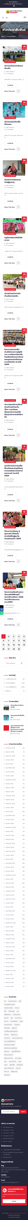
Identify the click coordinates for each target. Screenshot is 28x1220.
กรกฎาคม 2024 (15, 843)
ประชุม (21, 1021)
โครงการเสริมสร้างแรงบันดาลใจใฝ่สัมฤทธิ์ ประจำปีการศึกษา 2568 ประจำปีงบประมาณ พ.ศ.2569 (13, 597)
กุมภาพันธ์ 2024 (15, 863)
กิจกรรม (17, 1008)
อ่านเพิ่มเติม (10, 85)
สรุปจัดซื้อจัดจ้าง (15, 1051)
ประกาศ (6, 1021)
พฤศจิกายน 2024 (15, 827)
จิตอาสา (6, 1018)
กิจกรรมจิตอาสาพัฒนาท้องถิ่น (13, 67)
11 (3, 645)
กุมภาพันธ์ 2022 (15, 959)
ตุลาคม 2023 (15, 879)
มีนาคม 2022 (15, 955)
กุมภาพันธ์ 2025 (15, 815)
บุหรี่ (12, 1018)
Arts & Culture (7, 1141)
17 (8, 649)
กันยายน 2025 (15, 788)
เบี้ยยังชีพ (12, 1065)
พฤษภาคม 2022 (15, 947)
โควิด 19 (6, 1072)
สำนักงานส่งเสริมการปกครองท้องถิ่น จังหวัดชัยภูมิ (13, 1153)
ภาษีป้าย (6, 1035)
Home (3, 36)
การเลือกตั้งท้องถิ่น (15, 679)
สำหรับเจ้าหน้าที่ (7, 1157)
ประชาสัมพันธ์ (13, 1021)
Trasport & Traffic (8, 1133)
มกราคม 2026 (15, 772)
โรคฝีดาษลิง (14, 1072)
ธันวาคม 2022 (15, 919)
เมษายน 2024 (15, 855)
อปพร (5, 1065)
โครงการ (18, 1068)
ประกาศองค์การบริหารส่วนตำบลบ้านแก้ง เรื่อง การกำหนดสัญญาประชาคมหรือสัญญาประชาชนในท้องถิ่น (13, 410)
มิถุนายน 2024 (15, 847)
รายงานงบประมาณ (17, 1038)
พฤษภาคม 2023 (15, 899)
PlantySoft (17, 1217)
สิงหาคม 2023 (15, 887)
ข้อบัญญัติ (11, 1011)
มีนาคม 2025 (15, 812)
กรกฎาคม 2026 (15, 748)
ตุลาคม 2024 (15, 831)
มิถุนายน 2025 (15, 800)
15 (24, 645)
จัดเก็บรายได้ (16, 1015)
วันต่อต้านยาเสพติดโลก (10, 1048)
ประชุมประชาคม (8, 1025)
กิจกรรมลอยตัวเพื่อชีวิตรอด (12, 123)
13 (14, 645)
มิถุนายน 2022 (15, 943)
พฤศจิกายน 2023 (15, 875)
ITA (5, 1001)
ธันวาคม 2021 (15, 967)
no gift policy (12, 1001)
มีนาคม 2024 (15, 859)
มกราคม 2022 (15, 963)
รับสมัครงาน (14, 1035)
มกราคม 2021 (15, 986)
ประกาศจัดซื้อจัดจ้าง (15, 687)
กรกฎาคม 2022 (15, 939)
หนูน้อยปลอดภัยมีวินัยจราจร (13, 238)
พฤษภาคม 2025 (15, 804)
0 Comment (9, 74)
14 (19, 645)
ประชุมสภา (17, 1025)
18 (14, 649)
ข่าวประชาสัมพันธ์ (11, 36)
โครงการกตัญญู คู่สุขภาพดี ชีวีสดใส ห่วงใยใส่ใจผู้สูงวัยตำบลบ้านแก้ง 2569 (12, 535)
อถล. (5, 1061)
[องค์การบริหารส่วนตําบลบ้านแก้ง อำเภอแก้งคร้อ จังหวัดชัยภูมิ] (14, 12)
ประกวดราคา (18, 1018)
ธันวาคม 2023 (15, 871)
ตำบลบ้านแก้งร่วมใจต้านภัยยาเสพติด (12, 294)
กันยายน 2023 (15, 883)
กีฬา (5, 1011)
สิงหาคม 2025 (15, 792)
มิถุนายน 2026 (15, 752)
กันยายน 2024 (15, 835)
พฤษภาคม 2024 (15, 851)
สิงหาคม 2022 (15, 935)
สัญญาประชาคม (8, 1055)
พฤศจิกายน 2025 (15, 780)
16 (3, 649)
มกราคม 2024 (15, 867)
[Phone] (2, 613)
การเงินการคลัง (8, 1008)
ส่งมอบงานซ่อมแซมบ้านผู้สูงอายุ (12, 180)
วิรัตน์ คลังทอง (10, 72)
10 (24, 640)
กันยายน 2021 (15, 978)
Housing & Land (8, 1136)
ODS (20, 1001)
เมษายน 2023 (15, 903)
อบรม (19, 1061)
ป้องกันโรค (7, 1028)
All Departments (8, 1127)
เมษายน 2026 (15, 760)
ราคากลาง (7, 1038)
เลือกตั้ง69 (20, 1065)
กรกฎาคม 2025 (15, 796)
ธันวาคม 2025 (15, 776)
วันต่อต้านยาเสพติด (9, 1045)
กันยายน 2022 (15, 931)
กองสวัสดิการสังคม (9, 1004)
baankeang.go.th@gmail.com (10, 1182)
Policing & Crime (8, 1130)
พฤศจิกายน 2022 (15, 923)
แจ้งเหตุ (14, 1201)
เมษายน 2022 (15, 951)
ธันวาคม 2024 (15, 823)
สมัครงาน (6, 1051)
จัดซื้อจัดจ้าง (7, 1015)
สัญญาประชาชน (8, 1058)
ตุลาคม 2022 (15, 927)
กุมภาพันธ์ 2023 (15, 911)
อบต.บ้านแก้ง (12, 1061)
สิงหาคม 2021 (15, 982)
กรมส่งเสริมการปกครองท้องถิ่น (11, 1150)
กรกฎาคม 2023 (15, 891)
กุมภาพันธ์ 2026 (15, 768)
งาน (18, 1011)
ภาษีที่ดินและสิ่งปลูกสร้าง (11, 1031)
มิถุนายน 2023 (15, 895)
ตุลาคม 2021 (15, 974)
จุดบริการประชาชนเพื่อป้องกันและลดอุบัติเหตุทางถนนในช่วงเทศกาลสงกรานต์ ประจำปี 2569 (13, 470)
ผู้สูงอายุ (14, 1028)
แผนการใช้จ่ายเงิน (9, 1068)
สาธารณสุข (18, 1058)
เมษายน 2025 (15, 808)
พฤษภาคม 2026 (15, 756)
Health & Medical (8, 1138)
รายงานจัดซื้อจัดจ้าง (9, 1041)
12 (8, 645)
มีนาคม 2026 (15, 764)
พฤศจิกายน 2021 (15, 971)
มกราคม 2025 (15, 819)
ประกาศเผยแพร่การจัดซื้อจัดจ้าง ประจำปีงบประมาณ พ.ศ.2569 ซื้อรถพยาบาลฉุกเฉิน (17, 728)
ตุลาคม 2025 (15, 784)
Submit (23, 1112)
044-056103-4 (13, 2)
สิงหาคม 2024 (15, 839)
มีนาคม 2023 (15, 907)
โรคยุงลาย (7, 1075)
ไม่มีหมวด (15, 691)
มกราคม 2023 (15, 915)
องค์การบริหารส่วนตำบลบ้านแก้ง (17, 1213)
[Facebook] (2, 609)
